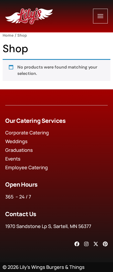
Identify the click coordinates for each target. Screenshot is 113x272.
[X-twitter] (95, 243)
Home (8, 35)
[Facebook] (76, 243)
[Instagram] (86, 243)
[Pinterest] (105, 243)
